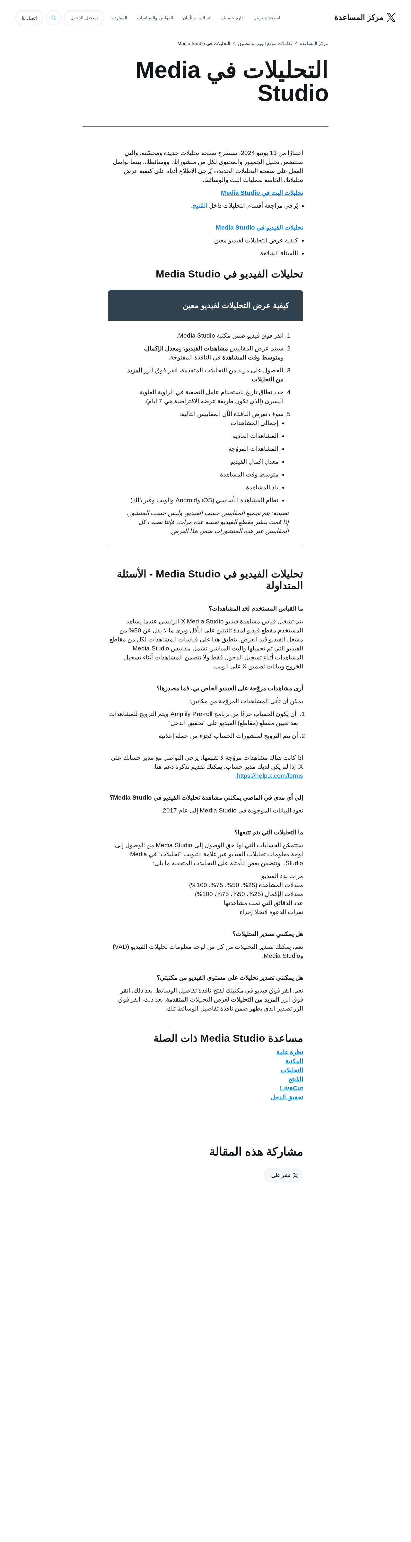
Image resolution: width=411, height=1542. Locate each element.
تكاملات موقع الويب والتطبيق (265, 43)
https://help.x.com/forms (270, 775)
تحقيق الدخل (287, 1097)
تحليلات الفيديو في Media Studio (259, 227)
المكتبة (294, 1061)
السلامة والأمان (197, 17)
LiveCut (291, 1088)
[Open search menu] (53, 17)
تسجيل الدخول (84, 17)
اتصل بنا (29, 18)
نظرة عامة (289, 1052)
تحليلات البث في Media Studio (262, 192)
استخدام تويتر (267, 17)
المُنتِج (200, 205)
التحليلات (292, 1070)
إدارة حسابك (233, 17)
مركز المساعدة (314, 43)
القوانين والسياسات (155, 17)
